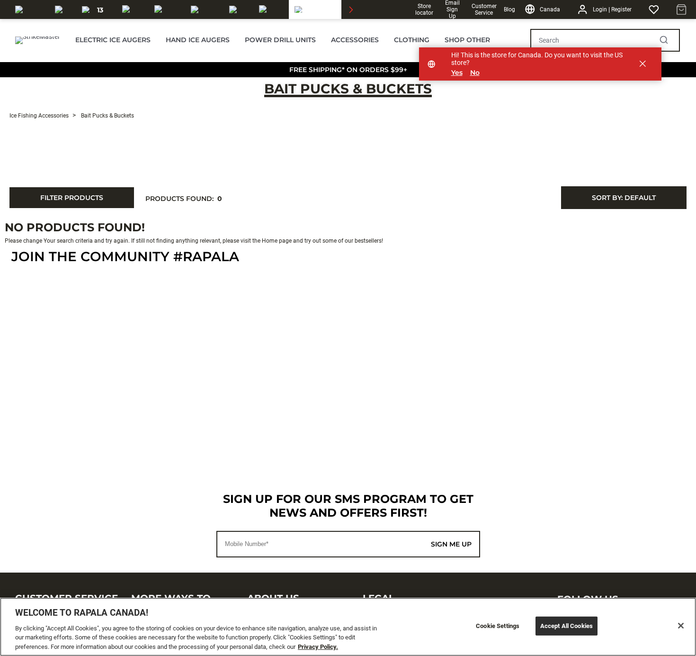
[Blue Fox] (238, 9)
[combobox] (624, 197)
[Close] (680, 625)
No (475, 73)
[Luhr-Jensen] (204, 9)
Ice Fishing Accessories (39, 115)
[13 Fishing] (96, 9)
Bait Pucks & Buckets (348, 88)
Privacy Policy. (318, 646)
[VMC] (62, 9)
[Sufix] (132, 9)
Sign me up (451, 544)
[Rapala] (29, 9)
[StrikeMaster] (321, 9)
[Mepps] (271, 9)
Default (624, 197)
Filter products (71, 197)
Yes (457, 73)
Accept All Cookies (566, 625)
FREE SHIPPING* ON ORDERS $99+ (348, 69)
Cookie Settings (497, 625)
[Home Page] (37, 40)
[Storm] (167, 9)
